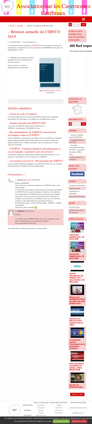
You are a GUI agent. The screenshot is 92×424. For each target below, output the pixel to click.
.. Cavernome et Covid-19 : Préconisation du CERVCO (35, 160)
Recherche (59, 408)
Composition (41, 408)
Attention (41, 410)
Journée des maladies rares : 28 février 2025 (76, 256)
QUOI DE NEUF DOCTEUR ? (59, 402)
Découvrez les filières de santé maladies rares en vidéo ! (76, 322)
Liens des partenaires (77, 196)
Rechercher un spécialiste (74, 192)
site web (27, 180)
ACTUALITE (27, 415)
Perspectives (59, 410)
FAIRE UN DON (27, 405)
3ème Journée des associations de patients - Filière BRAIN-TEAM (76, 366)
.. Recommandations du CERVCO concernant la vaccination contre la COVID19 (32, 133)
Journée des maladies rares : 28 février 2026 (76, 237)
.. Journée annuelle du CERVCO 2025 (27, 123)
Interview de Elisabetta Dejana (76, 386)
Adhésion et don (41, 415)
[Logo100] (14, 410)
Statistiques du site (78, 413)
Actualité (20, 26)
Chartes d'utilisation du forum (78, 408)
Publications (59, 413)
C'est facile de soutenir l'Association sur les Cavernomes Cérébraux (77, 344)
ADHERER (27, 410)
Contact (72, 181)
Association (41, 405)
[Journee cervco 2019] (50, 73)
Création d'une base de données (76, 211)
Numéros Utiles (74, 188)
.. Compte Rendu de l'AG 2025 (76, 141)
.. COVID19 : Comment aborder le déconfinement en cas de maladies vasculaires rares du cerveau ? (34, 150)
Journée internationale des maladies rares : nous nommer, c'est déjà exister (77, 277)
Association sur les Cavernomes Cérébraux (53, 9)
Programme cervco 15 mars (51, 90)
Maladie (58, 405)
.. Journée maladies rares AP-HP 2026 (76, 136)
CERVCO (35, 45)
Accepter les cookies (61, 421)
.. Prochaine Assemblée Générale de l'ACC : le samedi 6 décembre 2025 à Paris (77, 149)
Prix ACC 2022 (74, 207)
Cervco (12, 101)
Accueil (12, 26)
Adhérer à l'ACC (77, 394)
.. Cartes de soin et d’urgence (22, 113)
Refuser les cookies (79, 421)
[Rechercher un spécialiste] (77, 109)
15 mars (31, 48)
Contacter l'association (77, 185)
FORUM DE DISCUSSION (78, 402)
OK (83, 24)
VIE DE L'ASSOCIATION (41, 402)
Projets (72, 203)
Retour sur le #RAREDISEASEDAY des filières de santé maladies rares (77, 300)
